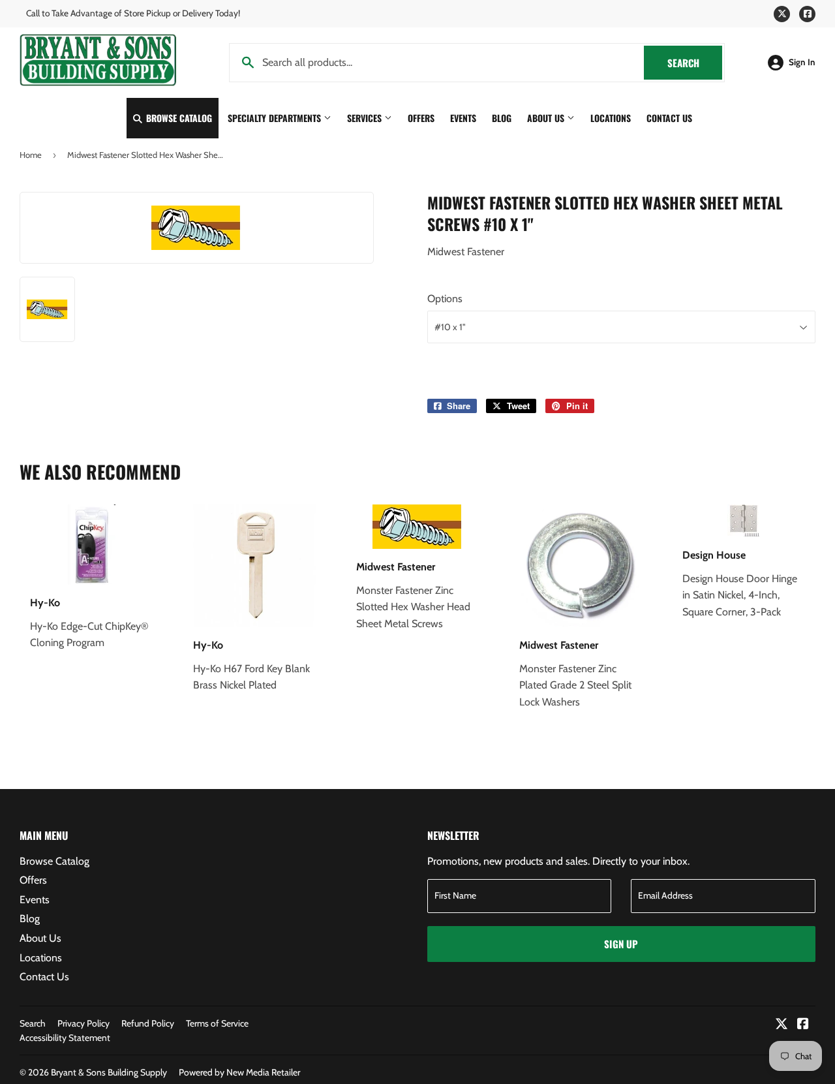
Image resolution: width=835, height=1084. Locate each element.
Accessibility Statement (65, 1037)
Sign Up (621, 944)
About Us (547, 118)
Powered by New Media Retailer (239, 1072)
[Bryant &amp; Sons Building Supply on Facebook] (803, 1025)
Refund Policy (147, 1023)
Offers (421, 118)
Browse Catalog (178, 118)
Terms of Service (217, 1023)
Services (365, 118)
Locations (610, 118)
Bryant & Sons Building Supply (109, 1072)
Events (463, 118)
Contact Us (669, 118)
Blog (501, 118)
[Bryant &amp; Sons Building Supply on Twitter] (781, 1025)
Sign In (802, 62)
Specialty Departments (276, 118)
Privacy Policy (83, 1023)
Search (694, 62)
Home (31, 154)
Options (445, 298)
